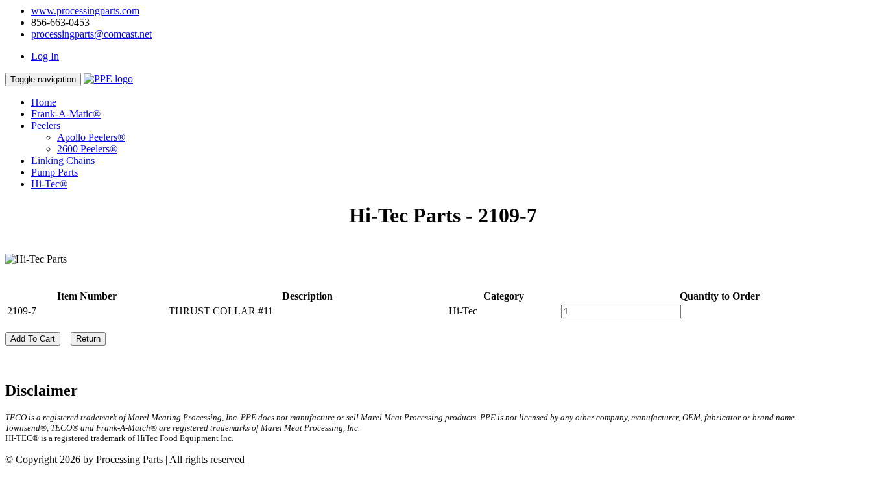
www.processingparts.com (85, 10)
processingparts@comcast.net (91, 34)
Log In (45, 56)
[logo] (108, 78)
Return (88, 339)
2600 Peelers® (87, 148)
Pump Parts (54, 172)
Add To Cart (32, 339)
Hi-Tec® (49, 183)
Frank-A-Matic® (66, 113)
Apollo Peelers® (91, 137)
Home (43, 102)
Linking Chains (63, 160)
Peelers (45, 125)
